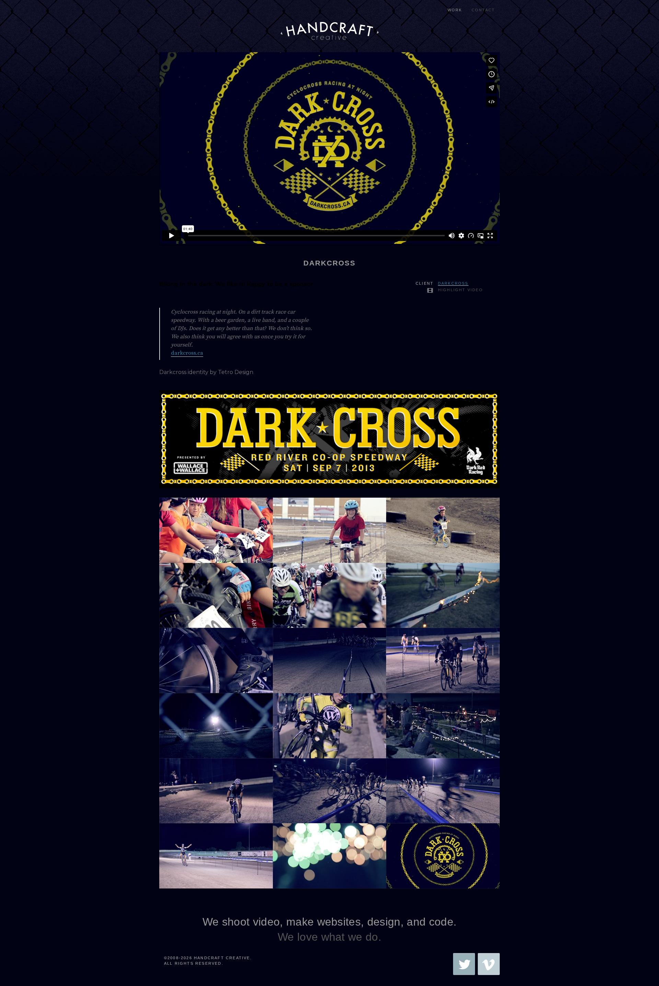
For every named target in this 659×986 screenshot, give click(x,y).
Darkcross (453, 283)
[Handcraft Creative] (329, 20)
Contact (483, 10)
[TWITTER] (464, 964)
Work (455, 10)
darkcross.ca (187, 353)
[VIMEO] (489, 964)
